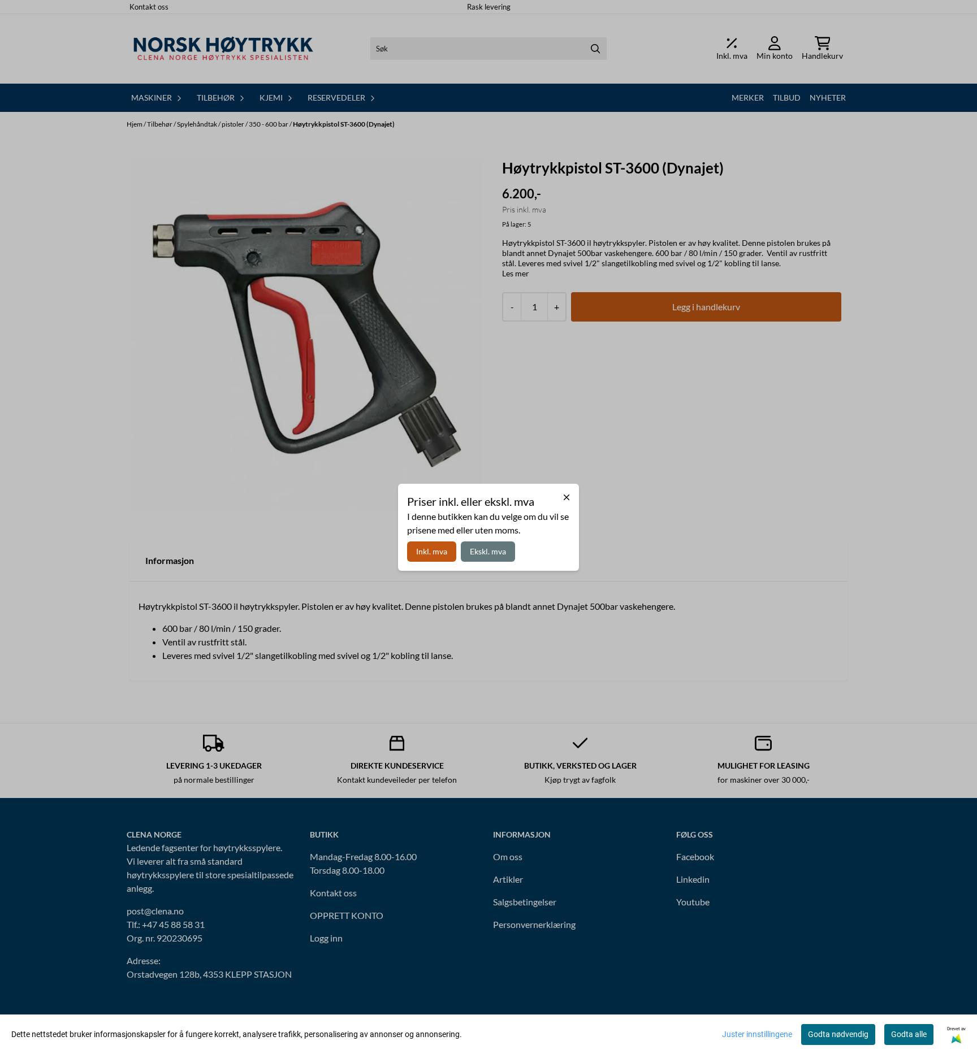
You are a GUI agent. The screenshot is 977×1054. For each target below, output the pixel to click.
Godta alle (909, 1034)
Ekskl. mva (488, 551)
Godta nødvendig (838, 1034)
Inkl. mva (431, 551)
